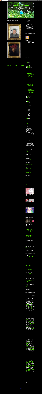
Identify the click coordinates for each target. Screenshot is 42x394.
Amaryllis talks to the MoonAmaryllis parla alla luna (30, 82)
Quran (26, 184)
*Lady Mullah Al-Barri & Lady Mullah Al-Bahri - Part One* (30, 355)
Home (16, 65)
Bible (26, 183)
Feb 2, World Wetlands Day (30, 273)
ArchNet (27, 285)
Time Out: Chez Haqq (31, 321)
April (28, 101)
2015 (27, 113)
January (28, 105)
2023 (27, 62)
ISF (26, 286)
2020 (27, 106)
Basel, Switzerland (28, 261)
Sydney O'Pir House (28, 281)
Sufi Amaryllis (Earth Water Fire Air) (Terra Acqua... (30, 74)
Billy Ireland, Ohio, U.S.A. (29, 256)
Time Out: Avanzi (31, 323)
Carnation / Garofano (30, 85)
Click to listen (27, 155)
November (28, 67)
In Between (29, 340)
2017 (27, 110)
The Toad (27, 237)
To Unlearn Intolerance (29, 247)
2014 (27, 114)
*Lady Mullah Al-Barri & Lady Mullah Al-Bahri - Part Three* (30, 362)
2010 (27, 119)
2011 (27, 118)
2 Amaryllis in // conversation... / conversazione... (29, 79)
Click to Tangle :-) (28, 168)
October (28, 68)
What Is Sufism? (28, 319)
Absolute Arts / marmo (29, 172)
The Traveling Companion (29, 235)
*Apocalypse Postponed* (29, 373)
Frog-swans (30, 241)
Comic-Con (27, 176)
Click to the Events (28, 159)
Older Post (22, 65)
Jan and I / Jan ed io (11, 21)
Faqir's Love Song (28, 331)
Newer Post (9, 65)
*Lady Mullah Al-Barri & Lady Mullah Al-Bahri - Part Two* (30, 359)
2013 (27, 115)
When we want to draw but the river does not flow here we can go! (30, 230)
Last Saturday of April (29, 269)
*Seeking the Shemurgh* (29, 352)
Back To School (30, 306)
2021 (27, 65)
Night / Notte (29, 86)
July (27, 97)
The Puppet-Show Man (29, 236)
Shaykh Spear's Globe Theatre (30, 280)
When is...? (27, 151)
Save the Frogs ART (28, 265)
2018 (27, 109)
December (28, 66)
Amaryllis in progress (30, 76)
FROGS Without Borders (21, 4)
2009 (27, 120)
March (28, 102)
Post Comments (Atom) (14, 67)
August (28, 96)
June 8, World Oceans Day (29, 274)
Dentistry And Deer (28, 326)
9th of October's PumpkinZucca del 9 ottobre (30, 90)
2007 (27, 123)
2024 (27, 61)
